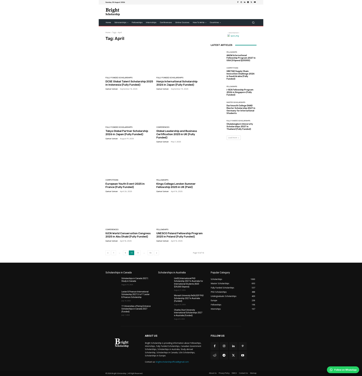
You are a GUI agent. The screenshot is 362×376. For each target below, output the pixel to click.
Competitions (111, 180)
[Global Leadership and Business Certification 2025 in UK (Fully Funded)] (180, 109)
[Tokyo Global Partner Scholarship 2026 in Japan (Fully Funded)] (129, 109)
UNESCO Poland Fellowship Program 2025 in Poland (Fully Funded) (179, 235)
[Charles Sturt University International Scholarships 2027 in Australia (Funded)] (165, 313)
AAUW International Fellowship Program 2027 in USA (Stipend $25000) (241, 58)
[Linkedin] (244, 2)
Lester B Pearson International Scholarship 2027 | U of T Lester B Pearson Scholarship (135, 294)
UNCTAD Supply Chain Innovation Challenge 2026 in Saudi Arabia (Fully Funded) (241, 75)
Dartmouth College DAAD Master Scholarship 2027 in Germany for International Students (241, 109)
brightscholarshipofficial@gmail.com (172, 361)
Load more (232, 137)
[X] (251, 2)
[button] (253, 22)
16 (150, 253)
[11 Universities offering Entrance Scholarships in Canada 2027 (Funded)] (112, 309)
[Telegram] (248, 2)
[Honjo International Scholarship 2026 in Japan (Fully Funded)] (180, 59)
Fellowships (162, 180)
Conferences (162, 127)
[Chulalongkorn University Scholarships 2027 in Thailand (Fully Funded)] (217, 125)
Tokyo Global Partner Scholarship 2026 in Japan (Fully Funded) (126, 132)
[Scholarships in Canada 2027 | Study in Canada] (112, 282)
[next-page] (156, 252)
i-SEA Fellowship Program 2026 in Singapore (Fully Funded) (240, 92)
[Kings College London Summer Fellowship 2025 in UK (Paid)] (180, 162)
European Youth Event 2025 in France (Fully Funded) (125, 185)
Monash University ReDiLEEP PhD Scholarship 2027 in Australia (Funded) (189, 298)
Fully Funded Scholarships (118, 78)
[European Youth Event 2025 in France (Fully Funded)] (129, 162)
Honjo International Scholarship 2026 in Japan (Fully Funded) (176, 83)
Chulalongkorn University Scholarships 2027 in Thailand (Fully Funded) (240, 126)
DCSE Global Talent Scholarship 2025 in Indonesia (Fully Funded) (129, 83)
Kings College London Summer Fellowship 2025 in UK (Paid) (176, 185)
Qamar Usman (111, 89)
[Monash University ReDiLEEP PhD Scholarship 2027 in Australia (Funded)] (165, 299)
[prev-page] (107, 252)
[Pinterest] (243, 346)
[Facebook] (238, 2)
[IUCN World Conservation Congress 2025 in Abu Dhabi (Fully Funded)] (129, 211)
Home (107, 32)
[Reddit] (215, 355)
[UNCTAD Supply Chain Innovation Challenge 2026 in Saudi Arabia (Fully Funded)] (217, 74)
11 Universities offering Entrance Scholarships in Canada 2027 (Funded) (136, 309)
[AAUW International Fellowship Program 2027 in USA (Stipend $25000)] (217, 56)
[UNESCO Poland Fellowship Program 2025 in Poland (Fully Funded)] (180, 211)
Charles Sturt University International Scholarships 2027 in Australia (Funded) (188, 313)
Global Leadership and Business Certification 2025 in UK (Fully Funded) (176, 134)
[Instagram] (241, 2)
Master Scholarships (236, 102)
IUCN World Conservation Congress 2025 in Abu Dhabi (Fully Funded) (128, 235)
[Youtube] (255, 2)
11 (138, 253)
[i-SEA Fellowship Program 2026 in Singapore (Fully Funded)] (217, 91)
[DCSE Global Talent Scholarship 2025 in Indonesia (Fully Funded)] (129, 59)
